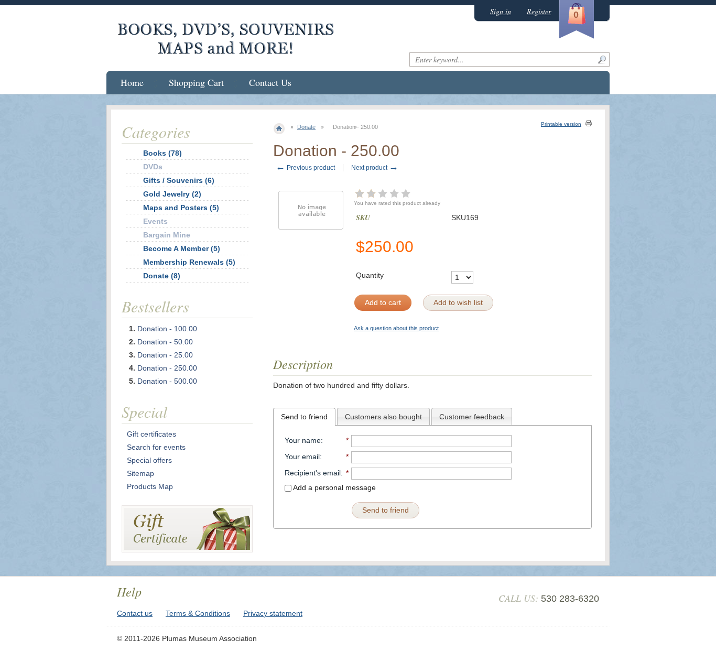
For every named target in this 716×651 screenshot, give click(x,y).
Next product (374, 167)
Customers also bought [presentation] (383, 417)
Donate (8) (161, 276)
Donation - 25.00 (165, 355)
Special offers (149, 460)
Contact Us (270, 82)
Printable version (561, 124)
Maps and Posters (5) (181, 207)
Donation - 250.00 (167, 368)
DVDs (152, 166)
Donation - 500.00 (167, 381)
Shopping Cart (196, 82)
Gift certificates (151, 434)
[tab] (304, 417)
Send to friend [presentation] (304, 417)
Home (132, 82)
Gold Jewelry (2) (172, 194)
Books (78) (162, 153)
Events (155, 221)
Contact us (135, 613)
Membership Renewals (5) (189, 262)
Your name (303, 440)
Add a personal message (333, 487)
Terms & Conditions (198, 613)
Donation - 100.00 (167, 328)
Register (539, 11)
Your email (302, 456)
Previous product (305, 167)
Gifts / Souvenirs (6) (178, 180)
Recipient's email (313, 473)
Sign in (500, 11)
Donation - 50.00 (165, 342)
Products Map (150, 486)
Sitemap (140, 473)
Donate (306, 127)
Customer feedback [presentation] (471, 417)
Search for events (156, 447)
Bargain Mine (166, 235)
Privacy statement (272, 613)
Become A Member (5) (181, 248)
